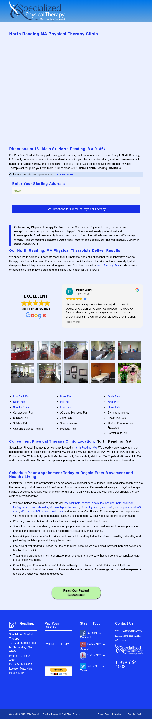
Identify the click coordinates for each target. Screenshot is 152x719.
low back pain (72, 503)
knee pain (107, 507)
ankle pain (57, 511)
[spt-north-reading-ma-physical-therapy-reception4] (22, 351)
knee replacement (125, 507)
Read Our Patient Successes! (76, 593)
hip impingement (90, 507)
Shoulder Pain (21, 407)
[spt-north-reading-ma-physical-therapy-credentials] (76, 373)
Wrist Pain (113, 401)
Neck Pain (19, 401)
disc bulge (98, 503)
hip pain (54, 507)
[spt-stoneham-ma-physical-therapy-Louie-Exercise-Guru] (129, 373)
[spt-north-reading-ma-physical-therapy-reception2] (49, 351)
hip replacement (69, 507)
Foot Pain (66, 407)
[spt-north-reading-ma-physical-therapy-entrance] (49, 373)
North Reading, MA (108, 265)
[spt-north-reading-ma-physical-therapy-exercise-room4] (22, 373)
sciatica (86, 503)
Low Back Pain (21, 396)
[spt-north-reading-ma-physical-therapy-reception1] (76, 351)
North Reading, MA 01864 (82, 148)
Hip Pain (65, 401)
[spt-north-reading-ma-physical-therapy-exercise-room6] (102, 351)
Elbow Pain (114, 407)
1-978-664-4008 (63, 174)
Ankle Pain (114, 396)
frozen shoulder (39, 507)
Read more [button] (73, 322)
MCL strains (28, 511)
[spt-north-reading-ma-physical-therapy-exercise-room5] (129, 351)
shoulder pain (113, 503)
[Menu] (138, 11)
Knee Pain (66, 396)
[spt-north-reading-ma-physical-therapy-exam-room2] (102, 373)
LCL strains (42, 511)
